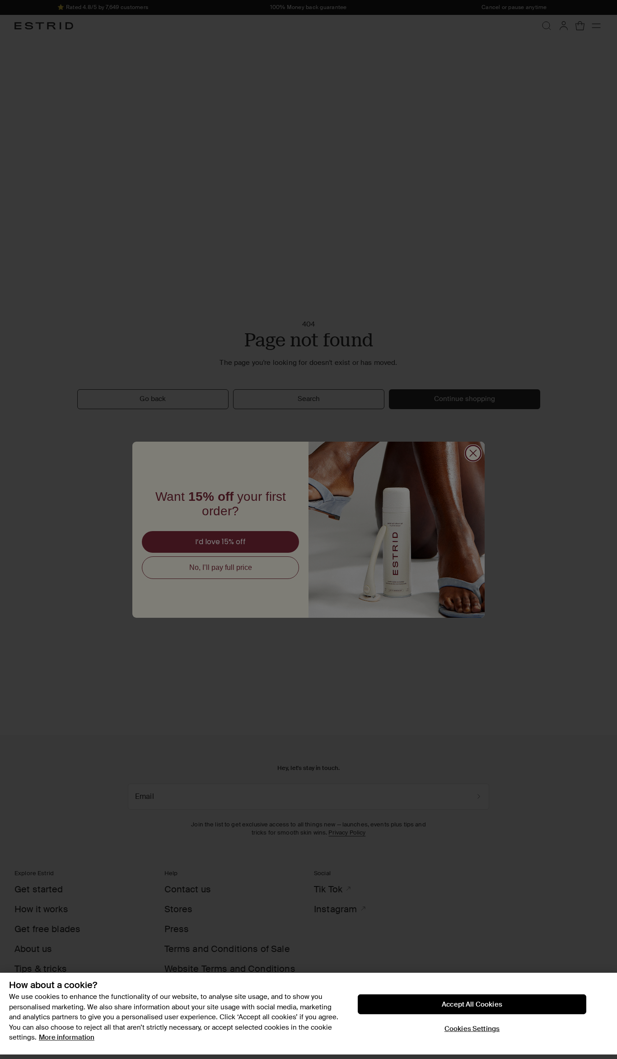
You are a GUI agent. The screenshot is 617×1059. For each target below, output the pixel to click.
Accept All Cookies (472, 1004)
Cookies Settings (472, 1028)
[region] (308, 1013)
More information (66, 1037)
